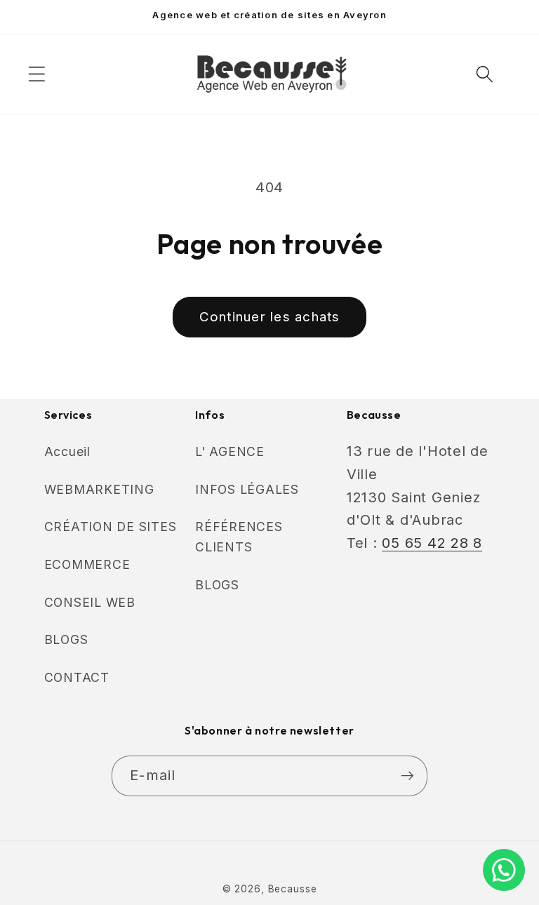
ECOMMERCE (87, 564)
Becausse (292, 888)
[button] (37, 74)
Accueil (67, 451)
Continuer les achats (269, 317)
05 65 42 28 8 (432, 543)
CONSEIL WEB (89, 602)
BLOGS (66, 639)
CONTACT (76, 677)
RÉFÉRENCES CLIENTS (239, 536)
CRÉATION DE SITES (110, 526)
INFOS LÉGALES (247, 489)
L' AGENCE (230, 451)
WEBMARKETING (99, 489)
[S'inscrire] (407, 776)
